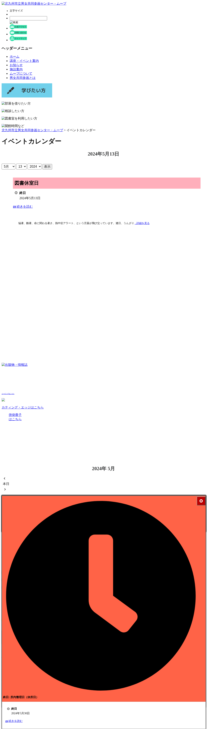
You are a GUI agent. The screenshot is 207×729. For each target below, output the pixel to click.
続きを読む (25, 206)
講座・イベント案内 (24, 60)
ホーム (14, 56)
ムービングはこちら (8, 394)
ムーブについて (21, 73)
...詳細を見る (142, 223)
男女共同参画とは (23, 77)
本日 (6, 484)
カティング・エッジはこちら (23, 407)
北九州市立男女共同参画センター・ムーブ (32, 130)
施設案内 (16, 69)
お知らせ (16, 65)
